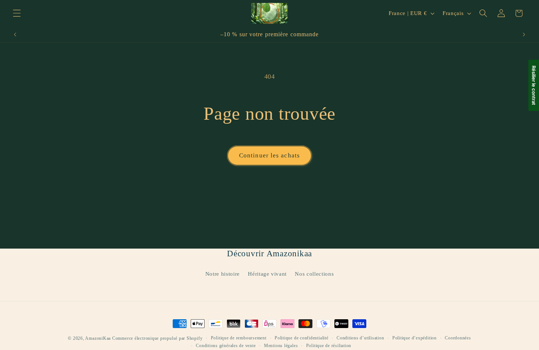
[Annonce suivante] (524, 34)
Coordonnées (458, 337)
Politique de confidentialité (302, 337)
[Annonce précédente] (15, 34)
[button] (17, 13)
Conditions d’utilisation (360, 337)
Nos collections (314, 274)
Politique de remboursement (239, 337)
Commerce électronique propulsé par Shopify (157, 338)
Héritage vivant (267, 274)
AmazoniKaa (98, 338)
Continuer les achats (269, 155)
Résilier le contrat (534, 85)
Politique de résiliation (328, 345)
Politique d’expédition (414, 337)
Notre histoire (222, 274)
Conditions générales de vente (226, 345)
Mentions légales (281, 345)
